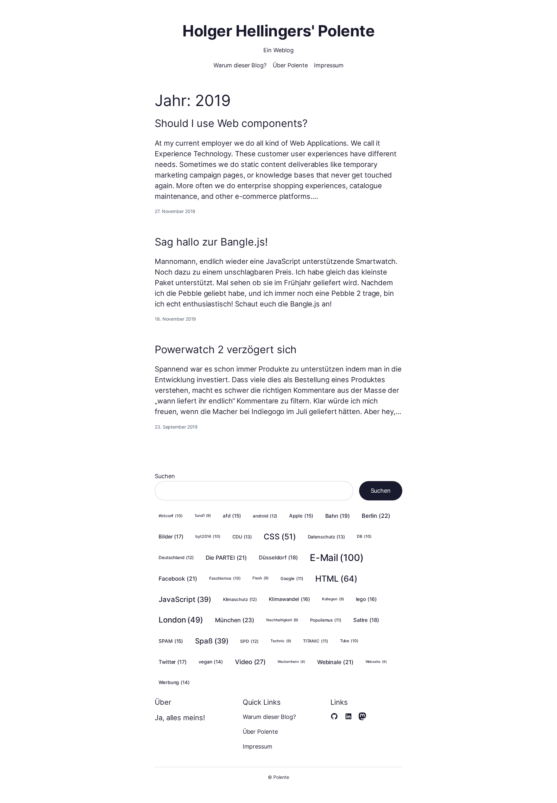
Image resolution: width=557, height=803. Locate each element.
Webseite (376, 662)
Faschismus (225, 578)
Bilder (171, 536)
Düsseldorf (278, 557)
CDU (242, 536)
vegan (211, 662)
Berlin (376, 515)
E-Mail (337, 557)
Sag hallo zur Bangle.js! (211, 242)
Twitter (173, 662)
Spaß (211, 640)
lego (366, 599)
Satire (366, 620)
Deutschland (176, 557)
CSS (280, 536)
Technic (280, 641)
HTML (336, 579)
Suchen (165, 476)
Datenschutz (326, 536)
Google (291, 578)
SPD (249, 641)
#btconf (171, 515)
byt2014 (207, 536)
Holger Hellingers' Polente (278, 30)
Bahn (337, 516)
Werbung (174, 682)
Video (250, 662)
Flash (260, 578)
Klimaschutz (240, 599)
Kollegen (333, 599)
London (181, 619)
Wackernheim (291, 662)
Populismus (325, 620)
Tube (349, 640)
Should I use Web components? (231, 123)
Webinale (335, 662)
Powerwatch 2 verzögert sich (226, 349)
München (234, 620)
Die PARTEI (226, 557)
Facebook (178, 578)
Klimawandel (289, 599)
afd (232, 516)
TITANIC (315, 640)
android (265, 515)
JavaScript (185, 599)
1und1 (203, 515)
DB (364, 536)
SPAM (171, 641)
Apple (301, 516)
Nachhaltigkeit (282, 620)
